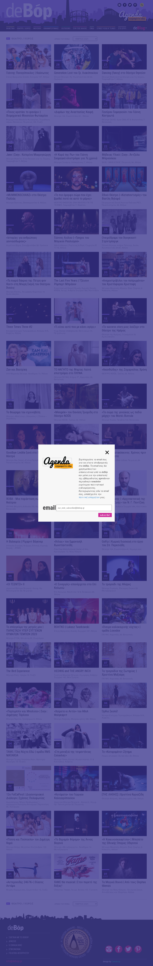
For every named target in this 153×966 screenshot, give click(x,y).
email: (46, 508)
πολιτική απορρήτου (89, 497)
